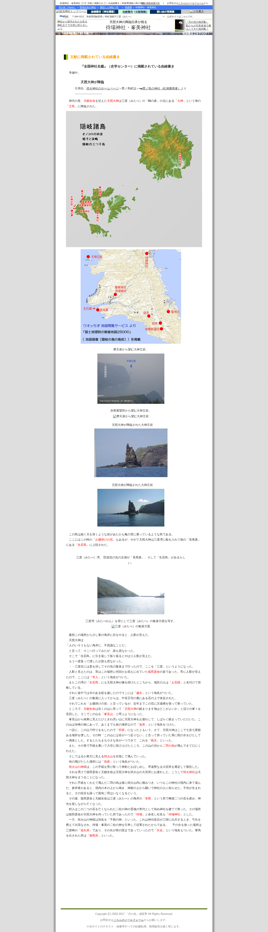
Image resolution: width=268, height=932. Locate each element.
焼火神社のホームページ (102, 88)
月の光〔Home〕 (67, 7)
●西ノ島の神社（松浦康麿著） (161, 88)
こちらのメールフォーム (129, 920)
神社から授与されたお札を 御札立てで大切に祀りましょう (72, 25)
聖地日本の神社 (88, 7)
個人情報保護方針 (151, 3)
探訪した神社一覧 (109, 7)
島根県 (128, 7)
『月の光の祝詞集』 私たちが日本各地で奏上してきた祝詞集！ (198, 25)
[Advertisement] (134, 45)
